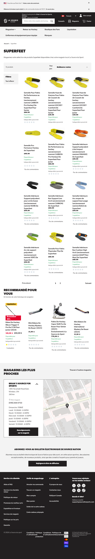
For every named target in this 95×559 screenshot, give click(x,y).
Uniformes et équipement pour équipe (21, 35)
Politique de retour (11, 497)
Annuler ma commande (35, 484)
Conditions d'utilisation (31, 534)
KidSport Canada (55, 495)
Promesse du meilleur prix (13, 503)
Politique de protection (39, 534)
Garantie (7, 525)
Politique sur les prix (11, 519)
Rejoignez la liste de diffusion (47, 463)
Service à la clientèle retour (11, 491)
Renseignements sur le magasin (23, 431)
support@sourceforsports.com (83, 502)
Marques (48, 35)
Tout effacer (10, 81)
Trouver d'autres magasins (80, 370)
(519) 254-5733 (15, 403)
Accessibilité (54, 501)
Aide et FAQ (8, 484)
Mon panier (31, 501)
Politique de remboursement (58, 534)
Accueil (6, 43)
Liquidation (71, 29)
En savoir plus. (50, 9)
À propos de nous (55, 484)
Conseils (61, 21)
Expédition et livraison (12, 508)
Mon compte (31, 495)
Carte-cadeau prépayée (35, 512)
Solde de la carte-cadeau (36, 507)
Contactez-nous (55, 490)
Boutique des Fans (52, 29)
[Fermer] (88, 3)
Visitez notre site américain (31, 3)
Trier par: (51, 67)
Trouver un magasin (34, 490)
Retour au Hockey (30, 29)
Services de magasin (11, 514)
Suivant (88, 283)
